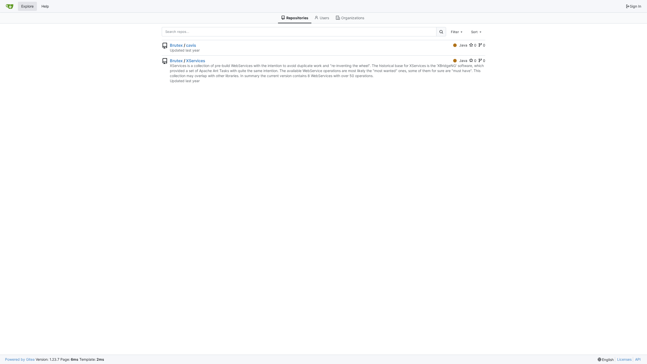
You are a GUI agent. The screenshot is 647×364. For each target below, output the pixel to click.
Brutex (176, 45)
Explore (27, 6)
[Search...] (441, 31)
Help (45, 6)
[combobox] (457, 31)
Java (463, 45)
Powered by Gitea (20, 359)
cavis (191, 45)
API (638, 359)
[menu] (606, 359)
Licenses (624, 359)
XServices (195, 60)
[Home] (10, 6)
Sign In (635, 6)
